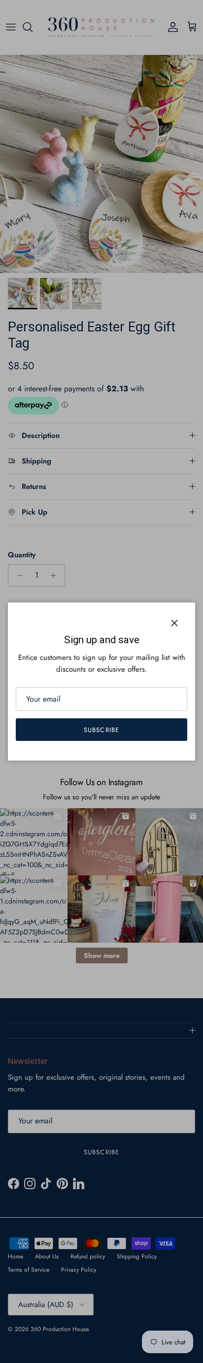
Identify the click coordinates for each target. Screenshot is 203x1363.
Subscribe (101, 730)
